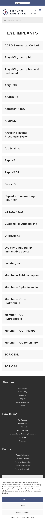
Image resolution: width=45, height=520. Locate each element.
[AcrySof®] (22, 85)
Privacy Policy (25, 517)
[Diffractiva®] (22, 236)
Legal (32, 517)
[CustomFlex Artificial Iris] (22, 224)
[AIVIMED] (22, 121)
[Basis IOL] (22, 184)
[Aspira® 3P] (22, 172)
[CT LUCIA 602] (22, 212)
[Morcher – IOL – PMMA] (22, 330)
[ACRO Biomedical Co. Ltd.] (22, 45)
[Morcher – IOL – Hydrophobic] (22, 317)
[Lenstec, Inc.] (22, 263)
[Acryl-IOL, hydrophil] (22, 57)
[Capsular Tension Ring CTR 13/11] (22, 198)
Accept (22, 499)
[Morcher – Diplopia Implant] (22, 287)
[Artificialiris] (22, 148)
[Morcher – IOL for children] (22, 342)
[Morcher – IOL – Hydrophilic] (22, 301)
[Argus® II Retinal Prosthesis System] (22, 134)
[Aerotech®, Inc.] (22, 109)
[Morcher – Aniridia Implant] (22, 275)
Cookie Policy (15, 517)
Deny (23, 506)
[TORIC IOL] (22, 354)
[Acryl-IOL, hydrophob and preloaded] (22, 71)
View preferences (22, 512)
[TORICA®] (22, 366)
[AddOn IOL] (22, 97)
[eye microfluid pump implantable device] (22, 249)
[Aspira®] (22, 160)
